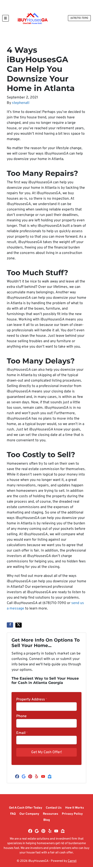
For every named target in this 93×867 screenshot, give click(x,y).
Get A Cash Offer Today (25, 808)
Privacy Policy (72, 814)
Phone (21, 716)
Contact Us (54, 808)
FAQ (13, 814)
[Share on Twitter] (18, 625)
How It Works (74, 808)
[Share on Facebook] (10, 625)
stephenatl (20, 103)
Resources (50, 814)
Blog (46, 820)
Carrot (72, 861)
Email (22, 733)
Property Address (31, 699)
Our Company (29, 814)
